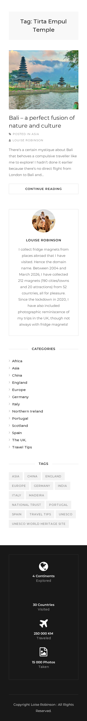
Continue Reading (43, 189)
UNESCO (66, 514)
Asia (35, 134)
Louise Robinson (28, 140)
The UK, (19, 440)
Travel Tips (22, 447)
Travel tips (40, 514)
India (62, 486)
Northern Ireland (27, 411)
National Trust (26, 505)
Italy (16, 404)
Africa (17, 361)
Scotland (20, 425)
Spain (17, 433)
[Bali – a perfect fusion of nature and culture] (43, 79)
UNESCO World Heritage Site (39, 524)
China (17, 375)
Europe (19, 389)
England (19, 382)
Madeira (36, 495)
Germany (20, 397)
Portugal (20, 418)
